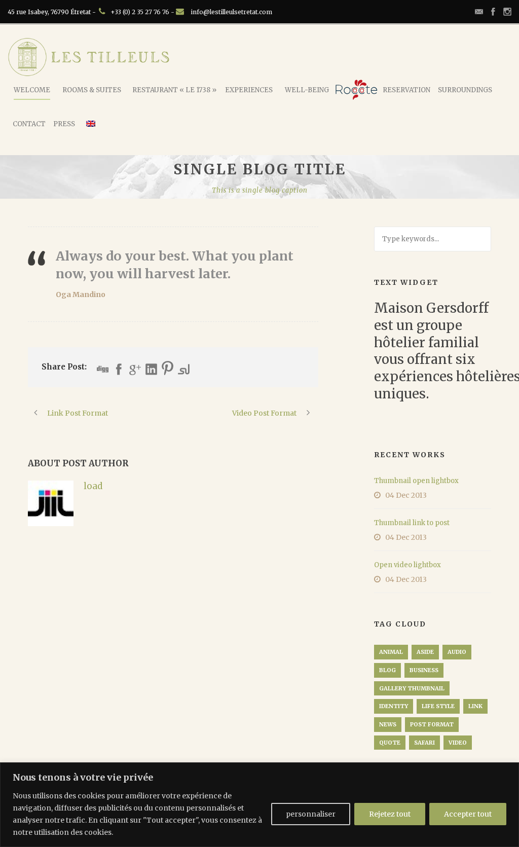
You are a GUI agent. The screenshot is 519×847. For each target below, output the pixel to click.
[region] (259, 804)
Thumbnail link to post (412, 523)
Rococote (356, 89)
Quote (389, 742)
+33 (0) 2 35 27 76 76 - (143, 12)
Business (424, 670)
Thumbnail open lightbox (416, 480)
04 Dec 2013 (406, 495)
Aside (425, 651)
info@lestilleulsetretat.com (231, 12)
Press (64, 124)
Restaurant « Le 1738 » (174, 90)
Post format (432, 724)
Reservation (406, 90)
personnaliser (311, 814)
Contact (29, 124)
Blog (387, 670)
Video (458, 742)
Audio (457, 651)
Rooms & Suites (91, 90)
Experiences (249, 90)
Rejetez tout (390, 814)
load (93, 486)
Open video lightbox (407, 565)
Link (475, 706)
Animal (391, 651)
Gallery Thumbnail (411, 688)
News (387, 724)
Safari (424, 742)
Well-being (307, 90)
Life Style (438, 706)
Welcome (32, 90)
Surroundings (465, 90)
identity (393, 706)
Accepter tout (468, 814)
